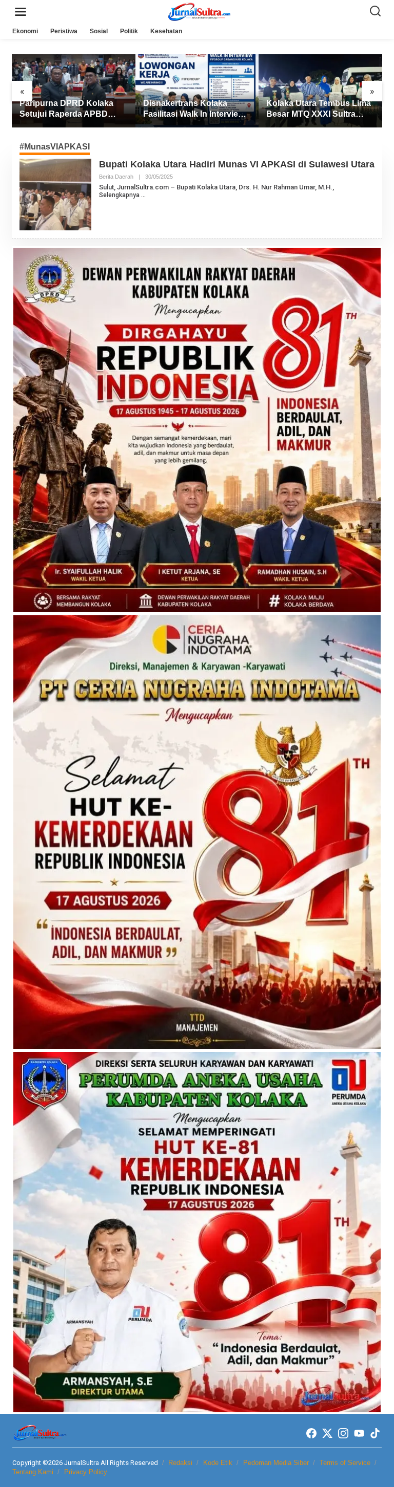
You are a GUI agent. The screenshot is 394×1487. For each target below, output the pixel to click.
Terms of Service (345, 1463)
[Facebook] (311, 1433)
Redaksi (180, 1463)
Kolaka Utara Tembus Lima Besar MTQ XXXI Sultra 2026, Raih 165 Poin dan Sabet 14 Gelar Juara (318, 109)
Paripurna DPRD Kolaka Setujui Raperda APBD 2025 (66, 109)
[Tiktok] (375, 1433)
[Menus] (20, 12)
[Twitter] (327, 1433)
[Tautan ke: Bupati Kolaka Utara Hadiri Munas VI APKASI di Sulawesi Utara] (55, 194)
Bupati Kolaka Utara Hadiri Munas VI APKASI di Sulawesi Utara (237, 164)
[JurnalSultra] (199, 11)
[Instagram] (343, 1433)
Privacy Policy (85, 1472)
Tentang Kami (32, 1472)
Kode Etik (217, 1463)
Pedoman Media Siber (276, 1463)
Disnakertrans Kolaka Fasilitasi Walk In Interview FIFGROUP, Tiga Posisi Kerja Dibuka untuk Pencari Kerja (196, 109)
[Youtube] (359, 1433)
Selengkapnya (119, 195)
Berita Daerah (116, 177)
